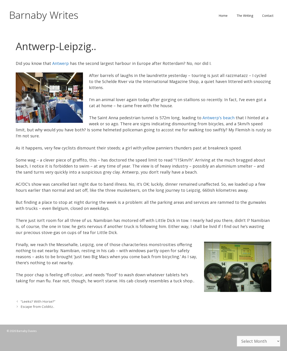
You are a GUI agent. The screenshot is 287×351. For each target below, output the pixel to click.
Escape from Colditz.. (37, 306)
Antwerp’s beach (218, 117)
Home (223, 15)
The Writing (245, 15)
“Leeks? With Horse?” (38, 301)
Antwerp (60, 63)
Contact (268, 15)
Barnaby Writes (43, 15)
